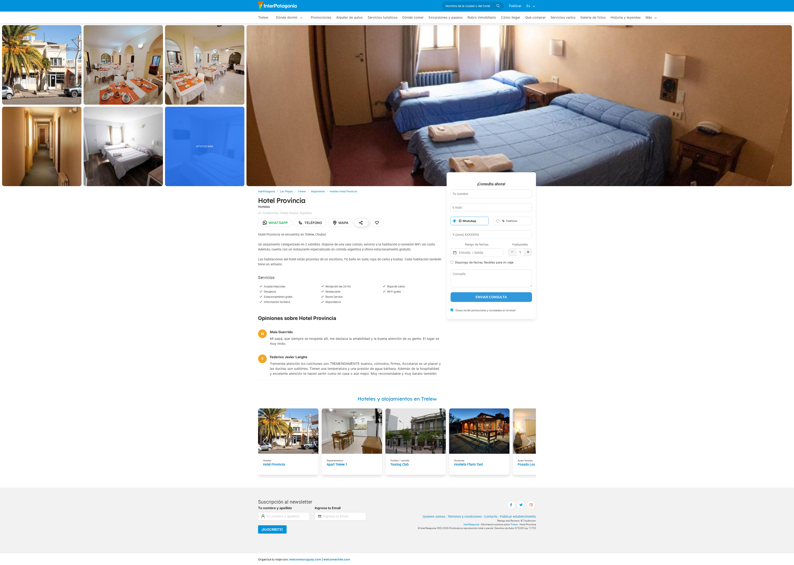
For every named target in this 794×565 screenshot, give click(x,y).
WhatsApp (469, 221)
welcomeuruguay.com (305, 559)
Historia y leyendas (626, 17)
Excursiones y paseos (446, 17)
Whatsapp (278, 223)
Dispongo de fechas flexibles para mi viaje (484, 262)
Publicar (515, 6)
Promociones (321, 17)
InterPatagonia (266, 191)
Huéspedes (520, 244)
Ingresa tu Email (328, 508)
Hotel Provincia (274, 464)
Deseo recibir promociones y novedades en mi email (485, 310)
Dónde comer (413, 17)
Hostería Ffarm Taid (468, 464)
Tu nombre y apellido (275, 508)
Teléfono (313, 223)
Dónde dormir (287, 17)
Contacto (490, 516)
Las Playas (286, 191)
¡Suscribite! (272, 529)
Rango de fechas (477, 244)
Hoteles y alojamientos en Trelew (397, 399)
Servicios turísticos (382, 17)
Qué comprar (535, 17)
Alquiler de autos (349, 17)
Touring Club (399, 464)
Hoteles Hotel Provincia (343, 191)
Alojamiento (318, 191)
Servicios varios (563, 17)
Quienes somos (434, 516)
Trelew (263, 17)
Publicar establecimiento (518, 516)
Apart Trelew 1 (337, 464)
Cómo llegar (510, 17)
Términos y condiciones (465, 516)
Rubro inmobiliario (482, 17)
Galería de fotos (593, 17)
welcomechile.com (336, 559)
